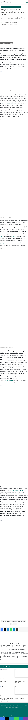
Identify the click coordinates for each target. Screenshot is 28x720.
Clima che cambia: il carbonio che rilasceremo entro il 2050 (6, 680)
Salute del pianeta (7, 712)
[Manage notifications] (3, 717)
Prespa (14, 624)
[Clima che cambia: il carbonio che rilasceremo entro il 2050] (6, 673)
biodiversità (6, 621)
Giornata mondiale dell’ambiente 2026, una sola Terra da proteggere (21, 697)
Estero (16, 712)
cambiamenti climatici (19, 621)
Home (2, 712)
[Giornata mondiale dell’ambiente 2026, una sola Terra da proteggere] (21, 690)
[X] (13, 661)
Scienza (19, 712)
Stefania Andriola (14, 643)
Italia (13, 712)
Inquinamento (24, 712)
